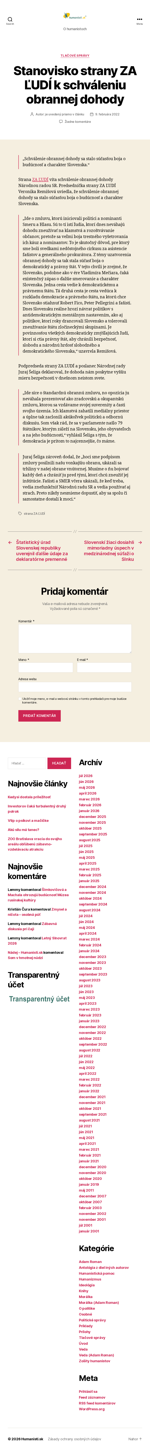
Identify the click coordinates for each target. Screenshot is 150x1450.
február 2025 (90, 875)
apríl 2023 (87, 1003)
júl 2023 (86, 986)
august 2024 (89, 910)
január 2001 (89, 1231)
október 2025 (90, 828)
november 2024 (92, 893)
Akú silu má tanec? (23, 830)
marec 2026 (89, 799)
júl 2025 (86, 846)
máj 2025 (87, 857)
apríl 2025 (87, 863)
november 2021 (92, 1103)
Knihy (83, 1291)
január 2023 (89, 1021)
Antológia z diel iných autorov (104, 1268)
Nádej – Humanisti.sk (25, 952)
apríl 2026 (87, 793)
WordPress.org (92, 1409)
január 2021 (89, 1161)
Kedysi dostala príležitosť (29, 797)
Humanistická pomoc (97, 1273)
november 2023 (92, 963)
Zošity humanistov (94, 1361)
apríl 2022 (87, 1073)
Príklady (86, 1326)
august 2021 (89, 1120)
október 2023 (90, 968)
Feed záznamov (92, 1397)
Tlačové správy (75, 55)
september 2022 (93, 1044)
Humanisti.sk (32, 1439)
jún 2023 (86, 992)
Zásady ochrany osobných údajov (74, 1439)
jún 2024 (86, 922)
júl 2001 (85, 1225)
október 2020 (90, 1179)
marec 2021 (89, 1149)
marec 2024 (89, 939)
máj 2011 (86, 1190)
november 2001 (92, 1219)
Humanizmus (90, 1279)
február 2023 (90, 1015)
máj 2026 (87, 787)
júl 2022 (85, 1056)
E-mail (82, 660)
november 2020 (92, 1173)
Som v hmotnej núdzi (25, 958)
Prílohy (85, 1332)
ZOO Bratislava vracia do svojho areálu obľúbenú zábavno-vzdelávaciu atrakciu (35, 844)
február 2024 (90, 945)
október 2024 (90, 898)
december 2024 (92, 887)
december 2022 (92, 1027)
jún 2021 (86, 1132)
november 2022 (92, 1033)
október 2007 (90, 1202)
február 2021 (90, 1155)
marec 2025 (89, 869)
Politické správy (92, 1320)
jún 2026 (86, 782)
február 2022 (90, 1085)
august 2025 (89, 840)
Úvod (83, 1343)
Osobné (85, 1314)
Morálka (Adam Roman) (99, 1303)
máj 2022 (87, 1068)
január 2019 (89, 1184)
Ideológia (87, 1285)
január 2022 (89, 1091)
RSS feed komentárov (97, 1403)
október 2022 (90, 1038)
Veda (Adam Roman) (96, 1355)
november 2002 (92, 1214)
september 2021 (93, 1114)
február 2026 (90, 805)
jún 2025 (86, 852)
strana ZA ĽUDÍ (34, 514)
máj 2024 (87, 928)
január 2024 (89, 951)
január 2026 (89, 811)
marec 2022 (89, 1079)
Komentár (26, 621)
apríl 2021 (87, 1144)
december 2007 (92, 1196)
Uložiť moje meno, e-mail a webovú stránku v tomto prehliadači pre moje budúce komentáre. (74, 700)
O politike (87, 1308)
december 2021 (92, 1097)
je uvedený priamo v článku (64, 114)
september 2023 (93, 974)
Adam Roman (90, 1262)
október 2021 (90, 1109)
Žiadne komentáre (78, 122)
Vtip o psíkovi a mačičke (28, 821)
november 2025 (92, 822)
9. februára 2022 (107, 114)
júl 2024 (86, 916)
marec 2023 (89, 1009)
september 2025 (93, 834)
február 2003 (90, 1208)
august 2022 (89, 1050)
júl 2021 (85, 1126)
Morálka (86, 1297)
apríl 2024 (87, 933)
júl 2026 (86, 776)
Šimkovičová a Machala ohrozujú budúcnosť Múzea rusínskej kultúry (38, 895)
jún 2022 (86, 1062)
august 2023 (89, 980)
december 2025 (92, 817)
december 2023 (92, 957)
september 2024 (93, 904)
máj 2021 (86, 1138)
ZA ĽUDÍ (40, 179)
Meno (23, 660)
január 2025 (89, 881)
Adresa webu (27, 679)
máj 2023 (87, 998)
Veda (83, 1349)
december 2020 (92, 1167)
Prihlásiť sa (88, 1391)
